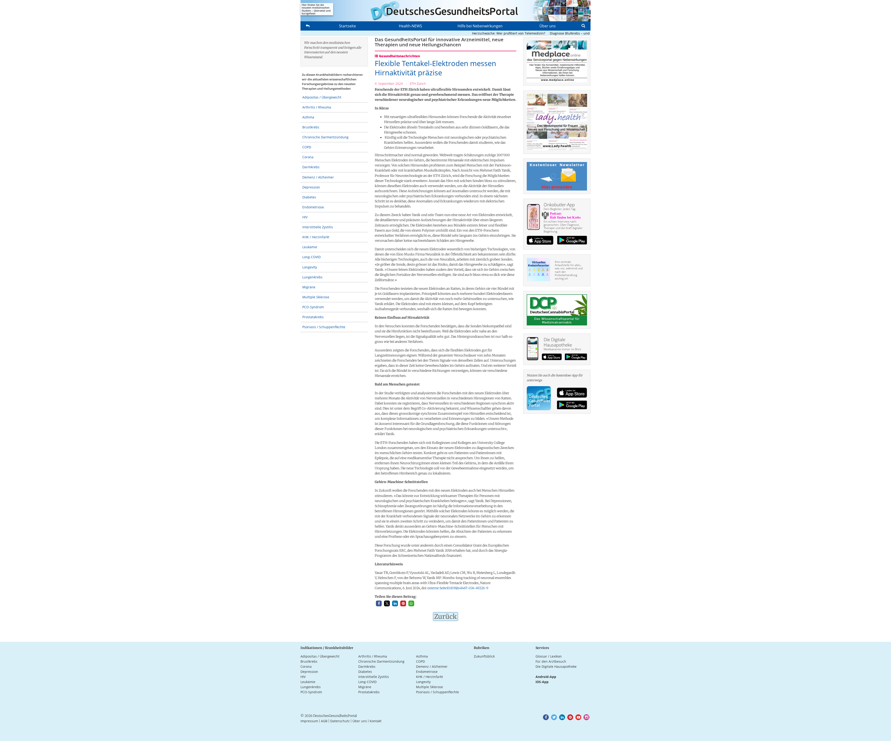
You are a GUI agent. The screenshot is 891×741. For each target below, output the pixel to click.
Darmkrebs (311, 167)
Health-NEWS (410, 26)
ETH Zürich (418, 83)
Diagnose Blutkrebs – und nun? (555, 33)
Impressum (309, 721)
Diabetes (309, 197)
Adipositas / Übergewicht (321, 97)
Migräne (308, 287)
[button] (379, 603)
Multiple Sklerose (315, 297)
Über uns (547, 26)
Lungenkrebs (312, 277)
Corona (307, 157)
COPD (306, 147)
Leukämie (309, 247)
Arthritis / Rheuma (316, 107)
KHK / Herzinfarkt (315, 237)
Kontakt (375, 721)
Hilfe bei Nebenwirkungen (480, 26)
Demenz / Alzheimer (318, 177)
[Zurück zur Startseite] (445, 10)
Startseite (347, 26)
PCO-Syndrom (313, 307)
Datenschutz (340, 721)
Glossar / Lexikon (549, 656)
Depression (311, 187)
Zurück (445, 616)
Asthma (308, 117)
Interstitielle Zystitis (317, 227)
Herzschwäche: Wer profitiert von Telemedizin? (489, 33)
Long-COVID (311, 257)
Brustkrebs (310, 127)
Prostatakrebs (313, 317)
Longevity (309, 267)
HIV (304, 217)
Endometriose (313, 207)
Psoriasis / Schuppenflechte (323, 327)
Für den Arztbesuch (551, 661)
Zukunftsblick (484, 656)
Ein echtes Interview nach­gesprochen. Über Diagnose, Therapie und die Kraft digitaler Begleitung (563, 226)
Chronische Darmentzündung (325, 137)
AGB (324, 721)
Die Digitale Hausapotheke (556, 666)
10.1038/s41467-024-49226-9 (457, 588)
